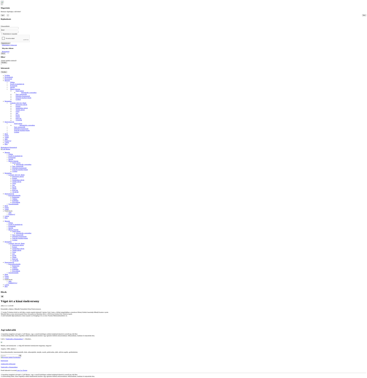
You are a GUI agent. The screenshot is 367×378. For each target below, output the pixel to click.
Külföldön (15, 200)
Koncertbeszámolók (14, 195)
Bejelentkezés (9, 77)
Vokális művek (20, 110)
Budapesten (15, 197)
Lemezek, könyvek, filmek (18, 103)
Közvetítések (16, 202)
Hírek (6, 134)
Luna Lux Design (22, 370)
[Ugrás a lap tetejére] (2, 2)
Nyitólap (7, 75)
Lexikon (18, 99)
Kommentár (13, 86)
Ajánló (7, 137)
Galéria (7, 142)
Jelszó (2, 30)
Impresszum (4, 360)
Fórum (7, 135)
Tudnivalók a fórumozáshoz (9, 367)
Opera (17, 111)
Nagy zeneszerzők (21, 94)
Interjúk (12, 87)
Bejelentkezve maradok (10, 34)
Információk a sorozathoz (29, 92)
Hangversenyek (9, 122)
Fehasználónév (5, 26)
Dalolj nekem (20, 91)
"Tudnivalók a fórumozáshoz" (14, 339)
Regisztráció (5, 51)
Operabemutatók (13, 204)
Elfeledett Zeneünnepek (23, 96)
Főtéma (12, 82)
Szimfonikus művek (22, 108)
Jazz (17, 113)
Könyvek (18, 118)
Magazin (7, 80)
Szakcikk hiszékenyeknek (23, 98)
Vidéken (14, 199)
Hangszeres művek (21, 104)
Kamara (18, 106)
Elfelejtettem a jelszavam (9, 45)
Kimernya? (8, 141)
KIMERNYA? (12, 283)
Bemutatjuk (8, 101)
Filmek (18, 116)
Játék (6, 139)
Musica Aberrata (15, 89)
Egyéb (18, 115)
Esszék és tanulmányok (17, 84)
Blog (6, 144)
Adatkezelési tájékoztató (8, 364)
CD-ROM (19, 120)
